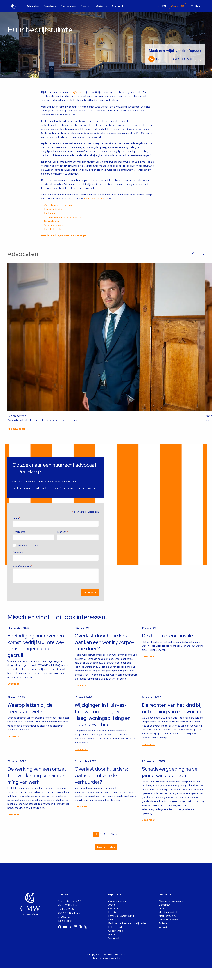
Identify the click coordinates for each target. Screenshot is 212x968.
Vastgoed (113, 938)
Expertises (50, 6)
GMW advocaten (14, 6)
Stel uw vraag (68, 6)
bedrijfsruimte (76, 92)
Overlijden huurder (54, 225)
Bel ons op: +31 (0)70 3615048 (175, 59)
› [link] (116, 834)
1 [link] (96, 834)
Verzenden (90, 592)
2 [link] (101, 834)
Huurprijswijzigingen (54, 209)
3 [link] (104, 834)
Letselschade (115, 927)
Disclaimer (164, 904)
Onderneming (115, 930)
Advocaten (33, 6)
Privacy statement (169, 919)
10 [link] (112, 834)
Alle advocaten (17, 428)
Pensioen (113, 934)
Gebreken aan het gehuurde (59, 205)
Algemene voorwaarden (171, 901)
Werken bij (101, 6)
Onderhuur (50, 213)
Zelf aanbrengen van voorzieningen (63, 217)
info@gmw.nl (64, 917)
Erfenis (112, 912)
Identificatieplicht (168, 912)
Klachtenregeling (168, 915)
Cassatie (113, 908)
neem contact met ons (96, 198)
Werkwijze (164, 927)
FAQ (161, 908)
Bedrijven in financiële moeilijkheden (127, 923)
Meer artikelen (106, 847)
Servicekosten (51, 221)
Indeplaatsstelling (53, 229)
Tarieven (163, 923)
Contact (175, 6)
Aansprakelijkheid (117, 901)
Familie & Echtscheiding (121, 915)
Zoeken (116, 6)
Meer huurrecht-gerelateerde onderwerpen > (65, 235)
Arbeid (111, 904)
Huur (110, 919)
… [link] (108, 834)
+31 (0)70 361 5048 (69, 921)
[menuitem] (32, 6)
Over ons (86, 6)
